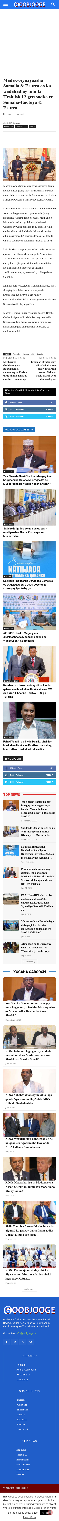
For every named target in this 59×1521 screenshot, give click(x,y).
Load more (28, 961)
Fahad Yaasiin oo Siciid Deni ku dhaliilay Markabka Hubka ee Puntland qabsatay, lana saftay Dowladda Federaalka (27, 745)
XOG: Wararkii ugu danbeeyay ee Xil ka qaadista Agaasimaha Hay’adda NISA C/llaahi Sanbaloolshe (29, 1143)
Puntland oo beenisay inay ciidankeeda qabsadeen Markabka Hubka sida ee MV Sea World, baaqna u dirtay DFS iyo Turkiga (38, 876)
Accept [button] (45, 1512)
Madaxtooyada (21, 127)
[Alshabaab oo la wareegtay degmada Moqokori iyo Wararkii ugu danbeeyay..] (11, 947)
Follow (49, 409)
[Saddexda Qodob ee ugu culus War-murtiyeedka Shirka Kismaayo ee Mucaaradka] (29, 507)
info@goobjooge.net (26, 1333)
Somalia (40, 354)
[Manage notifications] (50, 1512)
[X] (22, 1342)
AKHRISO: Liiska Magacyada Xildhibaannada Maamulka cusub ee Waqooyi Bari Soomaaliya (25, 637)
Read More (29, 1517)
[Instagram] (14, 1342)
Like (51, 402)
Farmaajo (16, 354)
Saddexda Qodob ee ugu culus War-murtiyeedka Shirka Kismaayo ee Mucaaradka (25, 532)
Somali (32, 127)
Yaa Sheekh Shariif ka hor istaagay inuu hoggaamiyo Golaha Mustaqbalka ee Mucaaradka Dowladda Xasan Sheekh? (27, 480)
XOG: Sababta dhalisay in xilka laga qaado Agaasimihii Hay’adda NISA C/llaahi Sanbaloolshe (28, 1099)
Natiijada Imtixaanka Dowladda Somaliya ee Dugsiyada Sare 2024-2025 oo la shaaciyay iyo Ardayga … (28, 584)
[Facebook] (6, 1342)
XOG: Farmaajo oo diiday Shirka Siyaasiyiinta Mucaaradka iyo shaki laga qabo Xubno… (28, 1274)
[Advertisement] (29, 40)
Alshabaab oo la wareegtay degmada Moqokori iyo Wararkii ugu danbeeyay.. (36, 948)
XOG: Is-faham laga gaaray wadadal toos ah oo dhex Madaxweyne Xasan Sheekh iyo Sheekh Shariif (28, 1055)
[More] (40, 140)
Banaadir (7, 576)
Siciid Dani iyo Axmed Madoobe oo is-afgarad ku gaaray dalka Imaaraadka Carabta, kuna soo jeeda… (29, 1230)
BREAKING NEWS (11, 681)
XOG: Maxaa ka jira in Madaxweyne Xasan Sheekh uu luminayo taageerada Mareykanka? (30, 1186)
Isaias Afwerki (28, 354)
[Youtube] (31, 1342)
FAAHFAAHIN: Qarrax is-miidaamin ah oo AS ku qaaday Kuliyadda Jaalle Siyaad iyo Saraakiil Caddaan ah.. (37, 902)
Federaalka (8, 127)
